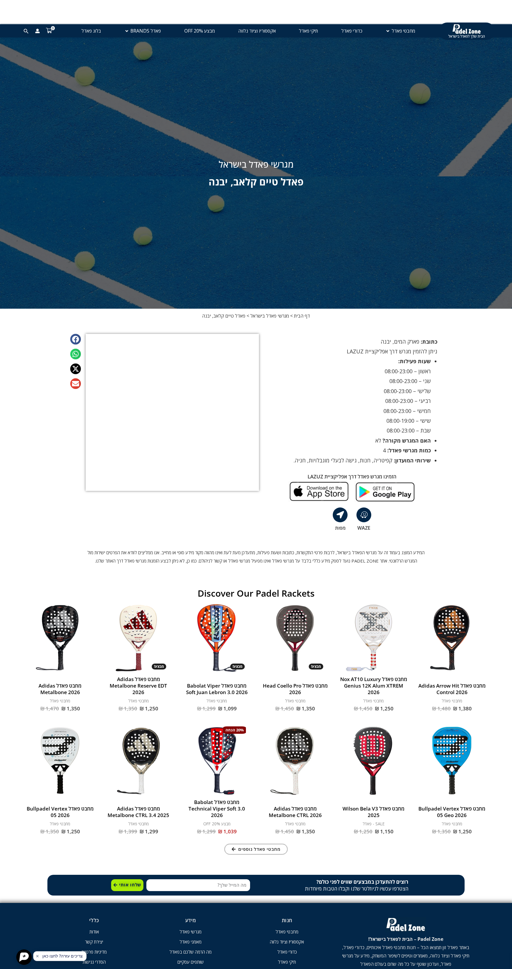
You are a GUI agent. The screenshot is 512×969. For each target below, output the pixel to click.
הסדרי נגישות (94, 962)
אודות (94, 932)
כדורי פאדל (287, 952)
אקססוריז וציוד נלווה (287, 942)
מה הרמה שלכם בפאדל (190, 952)
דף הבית (302, 316)
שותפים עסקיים (190, 962)
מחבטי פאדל (287, 932)
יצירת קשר (94, 942)
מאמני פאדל (190, 942)
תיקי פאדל (287, 962)
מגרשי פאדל (190, 932)
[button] (75, 339)
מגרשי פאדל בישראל (269, 316)
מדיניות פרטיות (94, 952)
